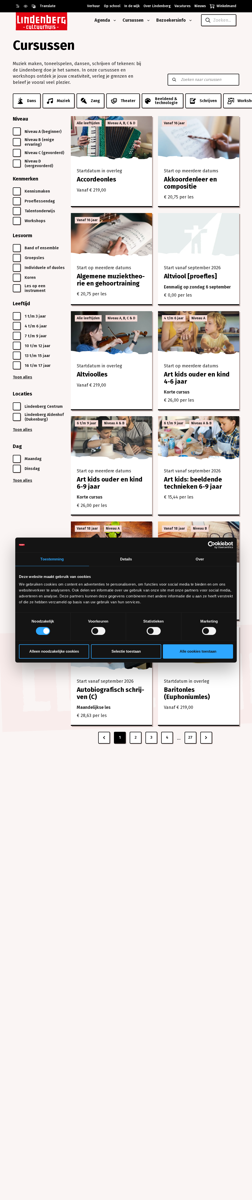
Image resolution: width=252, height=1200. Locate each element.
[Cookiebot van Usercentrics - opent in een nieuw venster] (211, 545)
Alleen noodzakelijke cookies (54, 651)
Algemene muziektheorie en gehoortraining (111, 279)
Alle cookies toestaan (198, 651)
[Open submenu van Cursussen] (147, 20)
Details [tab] (126, 559)
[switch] (98, 631)
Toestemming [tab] (52, 559)
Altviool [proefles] (190, 276)
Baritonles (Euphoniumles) (187, 693)
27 (190, 737)
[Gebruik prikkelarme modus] (28, 6)
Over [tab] (200, 559)
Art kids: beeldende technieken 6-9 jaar (193, 483)
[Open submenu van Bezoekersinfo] (189, 20)
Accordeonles (96, 179)
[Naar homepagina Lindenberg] (53, 20)
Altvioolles (92, 374)
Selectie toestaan (126, 651)
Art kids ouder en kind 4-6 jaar (197, 378)
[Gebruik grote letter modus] (20, 6)
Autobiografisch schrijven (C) (110, 693)
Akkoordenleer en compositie (190, 183)
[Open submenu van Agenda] (113, 20)
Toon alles (22, 377)
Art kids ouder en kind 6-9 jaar (109, 483)
